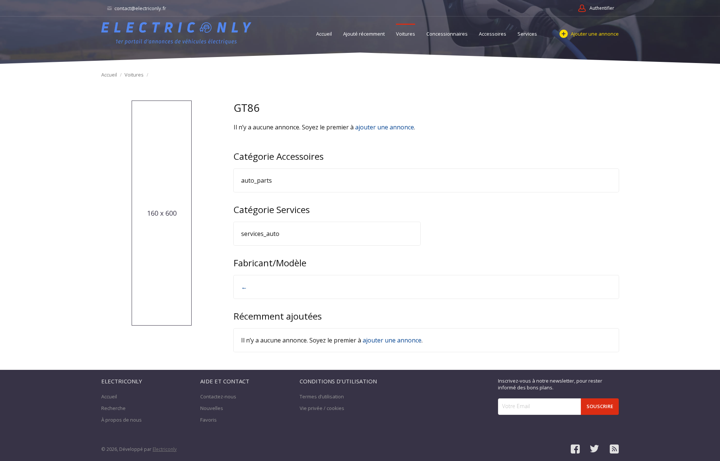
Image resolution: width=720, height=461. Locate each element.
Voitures (405, 33)
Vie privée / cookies (322, 408)
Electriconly (165, 449)
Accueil (324, 33)
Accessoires (492, 33)
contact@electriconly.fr (139, 8)
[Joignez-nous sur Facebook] (575, 448)
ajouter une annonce (384, 127)
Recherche (113, 408)
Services (527, 33)
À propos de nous (121, 419)
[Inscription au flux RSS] (614, 448)
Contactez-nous (218, 396)
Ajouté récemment (364, 33)
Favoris (208, 419)
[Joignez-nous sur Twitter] (594, 448)
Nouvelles (211, 408)
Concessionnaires (447, 33)
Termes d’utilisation (322, 396)
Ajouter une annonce (595, 33)
